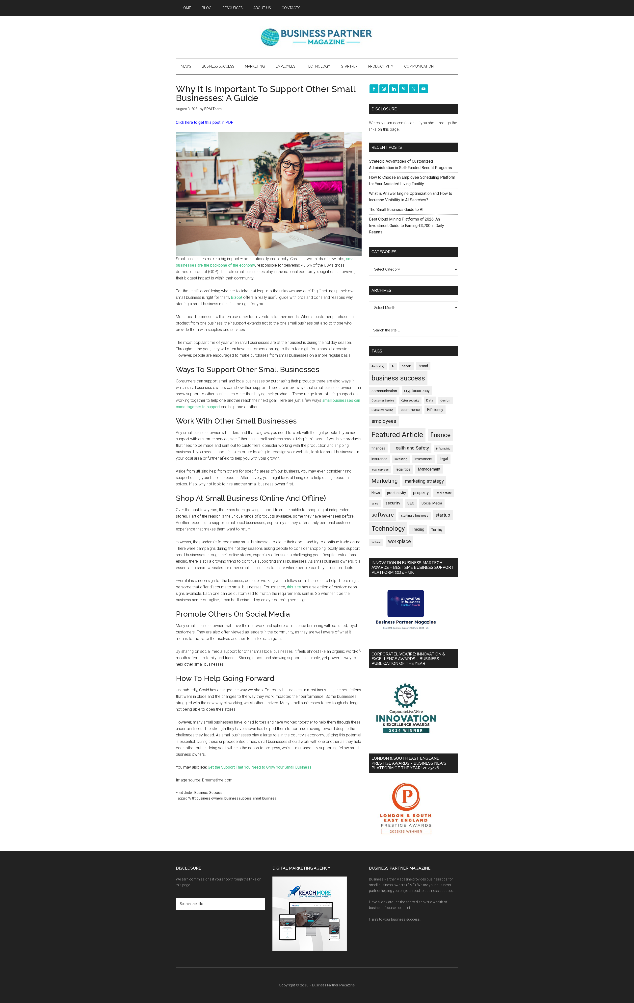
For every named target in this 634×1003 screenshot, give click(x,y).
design (445, 400)
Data (429, 400)
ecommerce (410, 410)
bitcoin (407, 366)
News (375, 493)
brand (423, 366)
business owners (210, 798)
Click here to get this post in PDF (204, 122)
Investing (401, 459)
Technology (388, 528)
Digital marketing (382, 410)
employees (383, 421)
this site (294, 587)
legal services (380, 469)
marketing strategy (424, 481)
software (382, 514)
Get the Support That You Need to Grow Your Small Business (260, 767)
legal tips (403, 469)
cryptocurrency (417, 390)
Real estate (444, 493)
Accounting (377, 366)
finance (440, 435)
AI (393, 366)
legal (444, 458)
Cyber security (410, 400)
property (421, 492)
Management (429, 469)
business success (238, 798)
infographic (443, 448)
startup (442, 515)
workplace (399, 541)
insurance (379, 459)
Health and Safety (410, 448)
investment (423, 459)
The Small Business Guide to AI (396, 209)
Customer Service (382, 400)
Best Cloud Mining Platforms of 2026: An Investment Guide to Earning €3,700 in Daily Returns (406, 225)
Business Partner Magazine (317, 37)
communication (384, 391)
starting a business (414, 515)
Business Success (208, 793)
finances (378, 448)
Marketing (384, 480)
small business (264, 798)
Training (437, 529)
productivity (396, 493)
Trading (418, 529)
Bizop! (236, 297)
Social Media (432, 503)
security (392, 503)
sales (374, 503)
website (376, 542)
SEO (410, 503)
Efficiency (435, 409)
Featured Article (397, 434)
